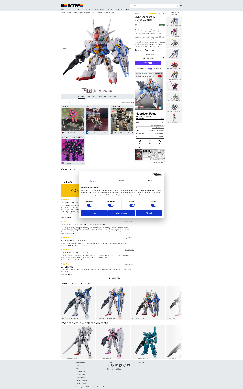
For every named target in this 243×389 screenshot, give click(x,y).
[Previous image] (64, 48)
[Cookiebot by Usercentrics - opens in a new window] (154, 174)
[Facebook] (112, 366)
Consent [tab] (93, 181)
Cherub (65, 106)
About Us (79, 365)
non (163, 122)
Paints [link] (86, 9)
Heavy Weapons (93, 106)
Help (77, 368)
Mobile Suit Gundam (158, 128)
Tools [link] (95, 9)
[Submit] (177, 6)
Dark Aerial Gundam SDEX (73, 137)
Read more (150, 54)
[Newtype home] (72, 6)
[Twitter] (116, 366)
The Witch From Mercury (156, 131)
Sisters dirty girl (118, 106)
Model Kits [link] (66, 9)
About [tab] (150, 180)
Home (63, 13)
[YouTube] (128, 366)
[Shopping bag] (181, 6)
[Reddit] (120, 366)
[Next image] (130, 48)
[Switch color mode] (143, 363)
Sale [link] (127, 9)
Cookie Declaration (82, 380)
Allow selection (121, 213)
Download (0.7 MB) (156, 162)
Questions (101, 96)
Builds (91, 96)
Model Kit (70, 13)
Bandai (137, 13)
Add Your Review (115, 278)
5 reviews (162, 13)
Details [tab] (121, 180)
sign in (180, 2)
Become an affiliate (114, 369)
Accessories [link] (106, 9)
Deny (94, 213)
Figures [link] (77, 9)
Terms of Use (80, 371)
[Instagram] (108, 366)
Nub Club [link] (118, 9)
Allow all (149, 213)
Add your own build (127, 102)
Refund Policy (80, 377)
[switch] (111, 205)
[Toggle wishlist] (163, 58)
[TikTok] (124, 366)
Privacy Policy (80, 374)
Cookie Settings (81, 384)
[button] (150, 154)
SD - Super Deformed (82, 13)
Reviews (112, 96)
